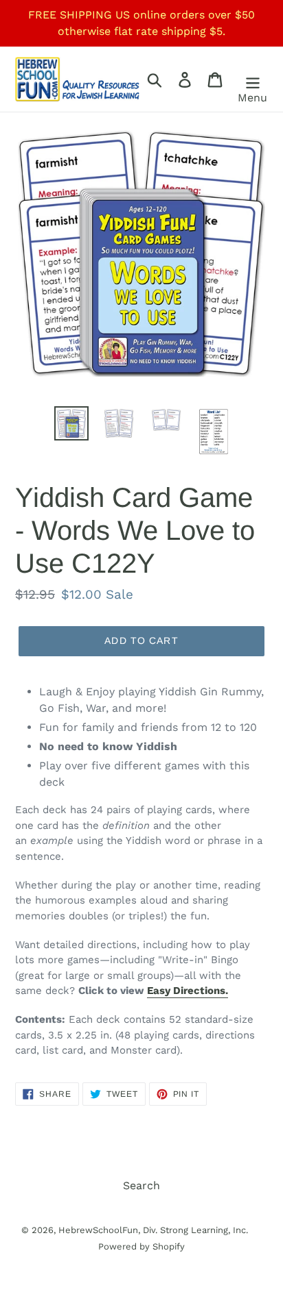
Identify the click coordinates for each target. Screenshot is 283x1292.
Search (141, 1185)
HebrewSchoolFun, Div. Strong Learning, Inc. (153, 1230)
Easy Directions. (187, 990)
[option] (71, 423)
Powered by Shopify (141, 1246)
